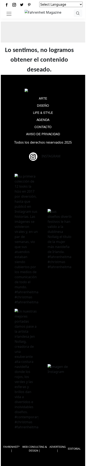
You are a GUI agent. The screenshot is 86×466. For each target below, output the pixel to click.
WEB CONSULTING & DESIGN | (34, 448)
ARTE (43, 98)
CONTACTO (43, 127)
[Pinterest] (29, 5)
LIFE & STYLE (43, 112)
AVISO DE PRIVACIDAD (43, 134)
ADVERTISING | (57, 448)
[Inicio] (43, 12)
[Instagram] (14, 5)
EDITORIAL (74, 448)
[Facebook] (7, 5)
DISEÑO (43, 105)
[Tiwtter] (22, 5)
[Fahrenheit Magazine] (43, 90)
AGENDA (43, 119)
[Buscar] (78, 13)
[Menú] (9, 14)
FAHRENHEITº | (11, 448)
